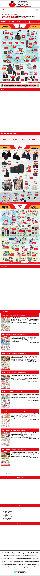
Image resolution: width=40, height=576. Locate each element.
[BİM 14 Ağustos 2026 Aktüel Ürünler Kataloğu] (5, 388)
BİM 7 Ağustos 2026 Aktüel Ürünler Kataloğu (13, 411)
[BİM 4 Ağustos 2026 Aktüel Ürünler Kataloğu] (5, 446)
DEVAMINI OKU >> (33, 323)
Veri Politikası (8, 511)
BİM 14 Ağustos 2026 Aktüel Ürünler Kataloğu (14, 372)
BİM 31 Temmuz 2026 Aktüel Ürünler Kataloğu (14, 449)
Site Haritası (22, 564)
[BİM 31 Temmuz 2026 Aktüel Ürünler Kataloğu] (5, 465)
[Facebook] (6, 469)
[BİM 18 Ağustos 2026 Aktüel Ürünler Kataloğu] (5, 369)
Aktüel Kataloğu (26, 570)
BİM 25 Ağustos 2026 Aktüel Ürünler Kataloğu (14, 315)
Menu (4, 10)
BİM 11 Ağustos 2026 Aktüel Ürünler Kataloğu (14, 391)
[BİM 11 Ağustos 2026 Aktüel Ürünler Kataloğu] (5, 407)
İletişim (6, 510)
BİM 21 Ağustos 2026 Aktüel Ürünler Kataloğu (14, 334)
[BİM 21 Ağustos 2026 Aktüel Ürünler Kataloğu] (5, 350)
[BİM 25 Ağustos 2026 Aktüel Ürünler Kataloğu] (5, 331)
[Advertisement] (20, 111)
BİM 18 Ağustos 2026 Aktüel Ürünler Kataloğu (14, 353)
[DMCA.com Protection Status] (20, 573)
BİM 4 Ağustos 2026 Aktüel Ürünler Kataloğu (13, 430)
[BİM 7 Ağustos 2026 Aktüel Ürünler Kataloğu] (5, 426)
